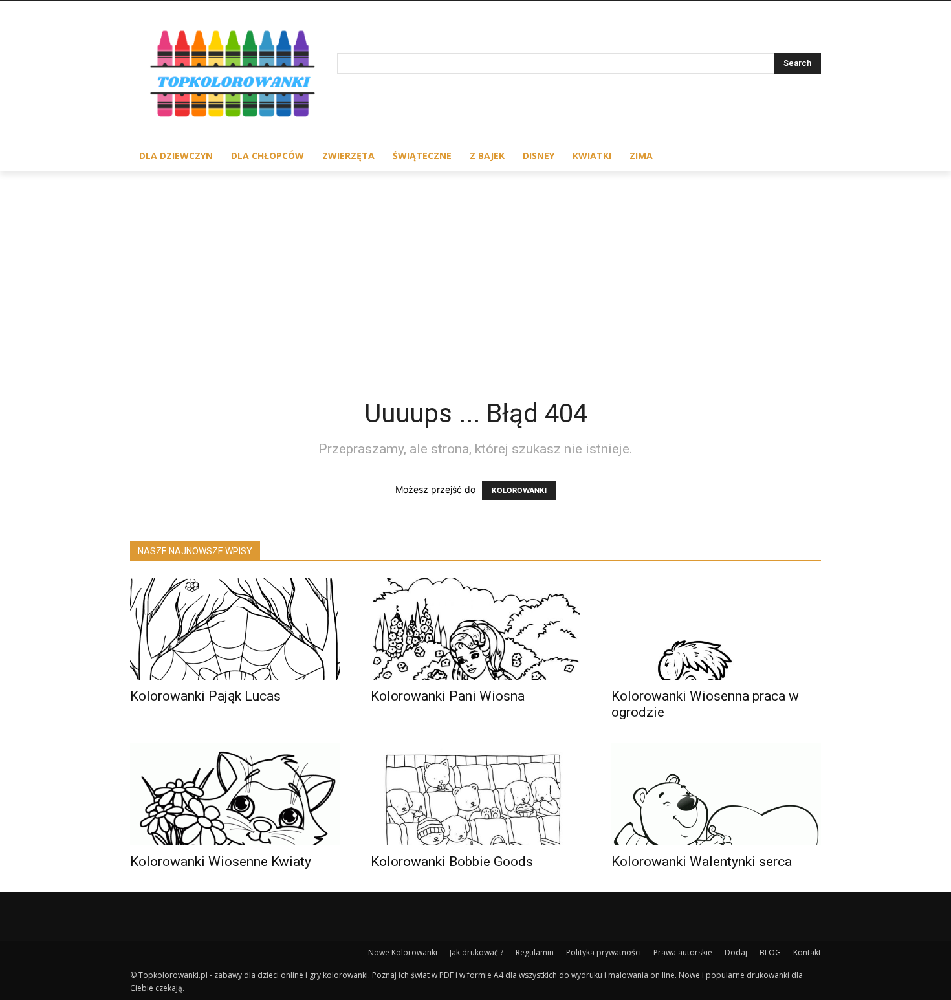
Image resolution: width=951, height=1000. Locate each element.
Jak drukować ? (476, 952)
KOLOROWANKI (519, 490)
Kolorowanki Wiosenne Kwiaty (220, 861)
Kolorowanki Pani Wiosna (448, 696)
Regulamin (535, 952)
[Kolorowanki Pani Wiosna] (475, 629)
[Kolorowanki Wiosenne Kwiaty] (235, 794)
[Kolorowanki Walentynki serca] (716, 794)
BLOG (770, 952)
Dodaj (736, 952)
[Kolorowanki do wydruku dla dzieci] (233, 77)
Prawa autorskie (682, 952)
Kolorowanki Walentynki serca (701, 861)
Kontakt (807, 952)
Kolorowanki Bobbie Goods (452, 861)
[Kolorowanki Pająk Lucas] (235, 629)
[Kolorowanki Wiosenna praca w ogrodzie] (716, 629)
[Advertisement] (475, 268)
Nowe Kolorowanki (402, 952)
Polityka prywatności (603, 952)
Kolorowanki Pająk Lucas (205, 696)
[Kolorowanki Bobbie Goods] (475, 794)
